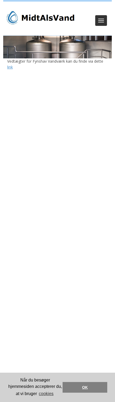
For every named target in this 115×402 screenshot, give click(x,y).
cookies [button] (46, 393)
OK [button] (85, 387)
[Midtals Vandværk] (39, 17)
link (10, 67)
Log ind (57, 8)
